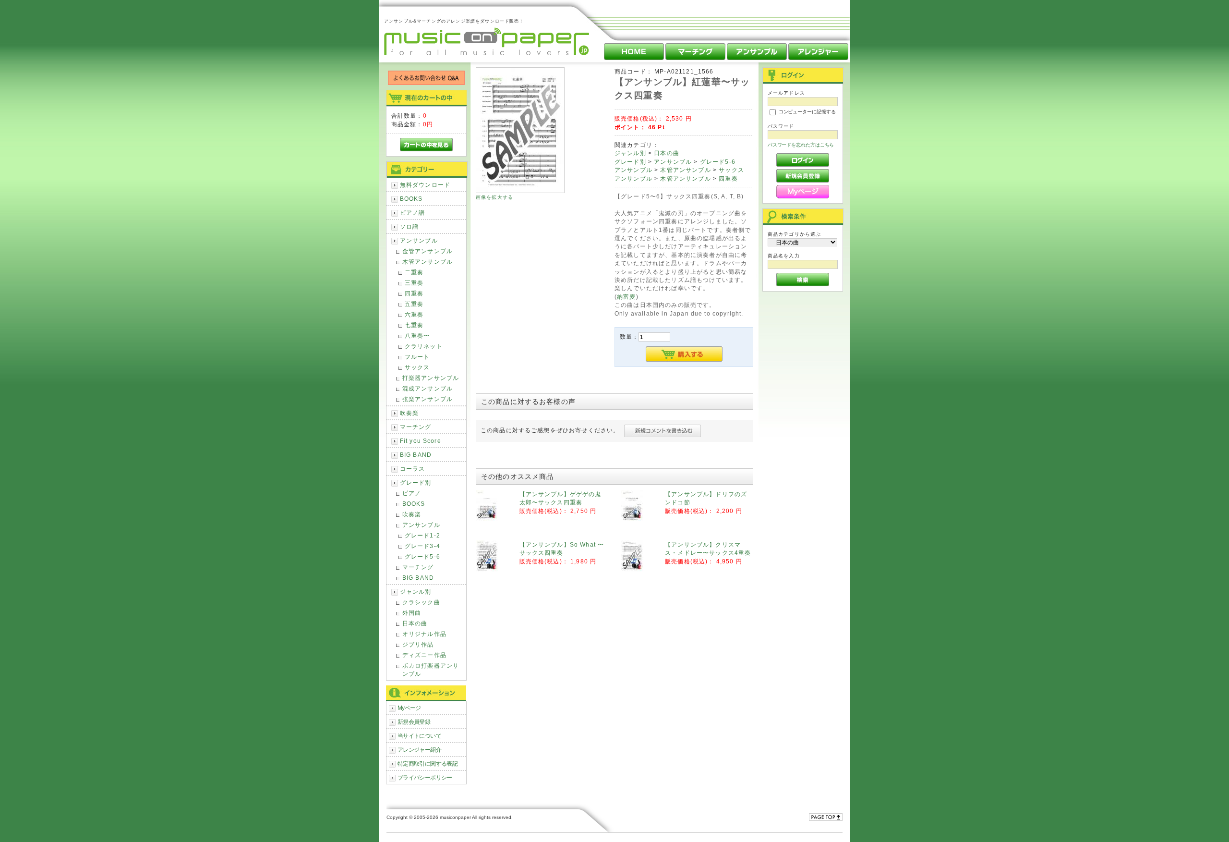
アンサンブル (419, 240)
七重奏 (414, 325)
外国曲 (411, 613)
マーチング (416, 427)
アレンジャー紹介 (419, 749)
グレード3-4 (422, 546)
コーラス (412, 468)
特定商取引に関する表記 (428, 763)
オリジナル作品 (424, 634)
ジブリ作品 (418, 644)
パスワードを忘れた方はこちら (801, 144)
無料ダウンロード (425, 185)
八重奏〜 (417, 335)
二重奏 (414, 272)
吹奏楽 (409, 413)
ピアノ (411, 493)
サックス (417, 367)
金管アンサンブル (427, 251)
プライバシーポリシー (425, 777)
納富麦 (626, 296)
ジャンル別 (416, 591)
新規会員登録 (414, 722)
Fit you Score (420, 441)
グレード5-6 (422, 556)
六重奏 (414, 314)
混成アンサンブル (427, 388)
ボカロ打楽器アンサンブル (430, 669)
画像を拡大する (494, 197)
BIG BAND (416, 455)
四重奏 (414, 293)
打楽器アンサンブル (430, 378)
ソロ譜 (409, 226)
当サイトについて (419, 735)
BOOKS (411, 198)
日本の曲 (415, 623)
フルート (417, 357)
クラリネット (424, 346)
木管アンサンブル (427, 261)
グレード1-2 (422, 535)
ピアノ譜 (412, 212)
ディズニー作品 (424, 655)
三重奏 (414, 283)
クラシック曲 (421, 602)
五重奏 (414, 304)
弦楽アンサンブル (427, 399)
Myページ (409, 708)
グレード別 (416, 482)
